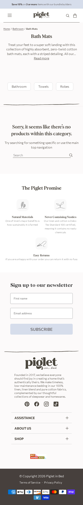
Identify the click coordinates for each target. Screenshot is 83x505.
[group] (41, 4)
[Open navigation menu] (8, 16)
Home (6, 28)
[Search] (67, 15)
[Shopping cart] (75, 15)
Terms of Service (29, 482)
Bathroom (18, 28)
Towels (43, 86)
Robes (64, 86)
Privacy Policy (53, 482)
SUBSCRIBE (41, 329)
